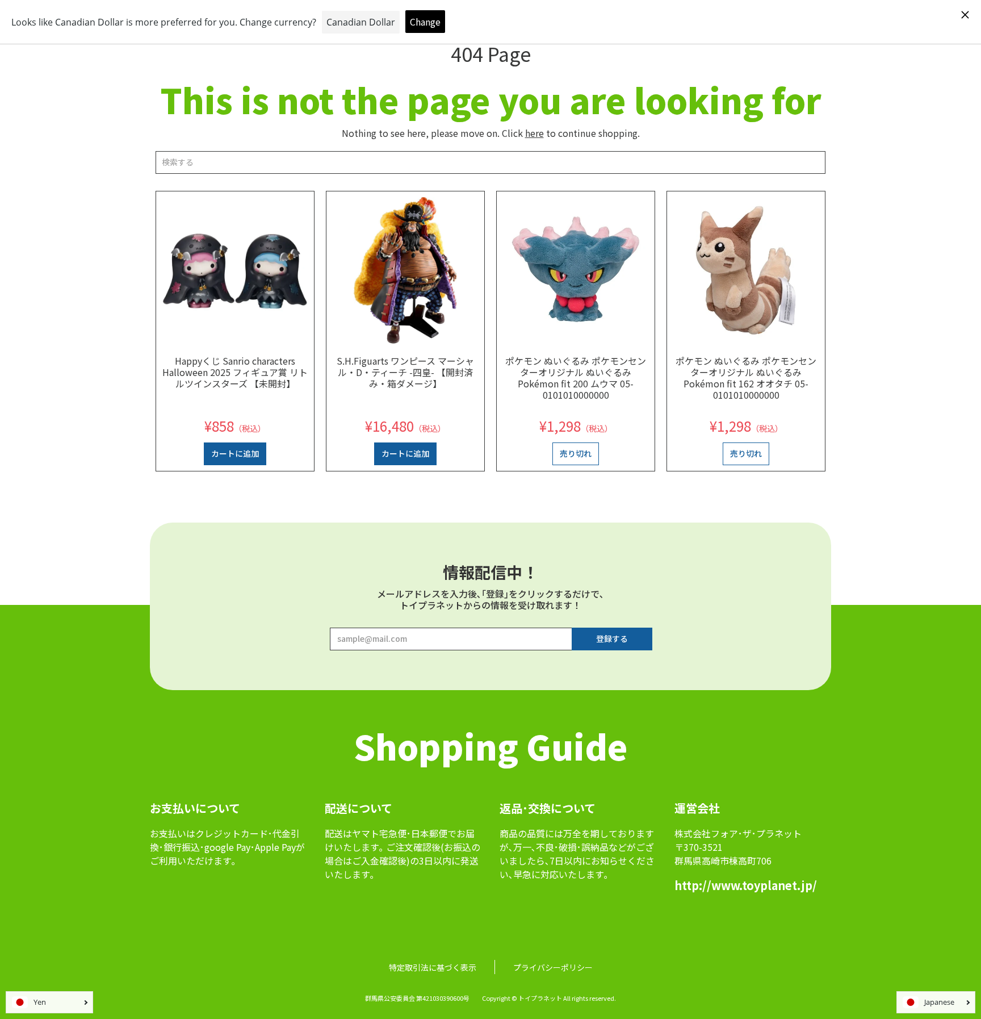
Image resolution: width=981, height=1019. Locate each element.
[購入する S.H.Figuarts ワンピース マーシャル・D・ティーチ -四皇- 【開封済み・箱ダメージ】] (405, 270)
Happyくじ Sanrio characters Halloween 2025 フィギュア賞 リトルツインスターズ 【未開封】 (235, 372)
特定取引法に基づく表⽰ (432, 967)
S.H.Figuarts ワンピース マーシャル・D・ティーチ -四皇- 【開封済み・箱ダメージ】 (405, 372)
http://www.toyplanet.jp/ (745, 885)
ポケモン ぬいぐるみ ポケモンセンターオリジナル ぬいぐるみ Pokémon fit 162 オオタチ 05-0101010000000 (746, 378)
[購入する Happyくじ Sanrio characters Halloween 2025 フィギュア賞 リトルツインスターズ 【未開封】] (235, 270)
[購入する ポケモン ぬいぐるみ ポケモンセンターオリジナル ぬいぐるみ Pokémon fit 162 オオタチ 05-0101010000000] (746, 270)
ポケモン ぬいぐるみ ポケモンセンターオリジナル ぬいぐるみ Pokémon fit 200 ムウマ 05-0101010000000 (575, 378)
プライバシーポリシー (553, 967)
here (534, 133)
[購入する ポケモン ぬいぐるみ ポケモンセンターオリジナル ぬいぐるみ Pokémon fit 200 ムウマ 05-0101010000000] (575, 270)
